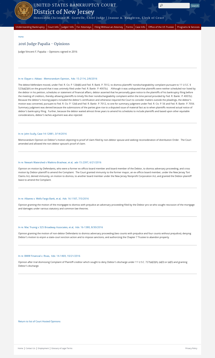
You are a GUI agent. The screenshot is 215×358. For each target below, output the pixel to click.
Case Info (140, 26)
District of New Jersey (64, 12)
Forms (129, 26)
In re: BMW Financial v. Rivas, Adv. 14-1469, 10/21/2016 (49, 255)
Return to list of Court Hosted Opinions (39, 321)
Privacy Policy (191, 348)
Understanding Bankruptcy (30, 26)
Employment (43, 348)
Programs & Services (188, 26)
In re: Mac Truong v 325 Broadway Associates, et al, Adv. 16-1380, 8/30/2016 (60, 227)
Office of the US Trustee (161, 26)
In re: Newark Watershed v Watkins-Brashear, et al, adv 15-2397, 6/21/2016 (59, 162)
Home (21, 36)
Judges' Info (67, 26)
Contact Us (30, 348)
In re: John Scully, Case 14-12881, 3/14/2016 (42, 133)
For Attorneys (83, 26)
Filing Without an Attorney (109, 26)
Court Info (53, 26)
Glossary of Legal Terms (61, 348)
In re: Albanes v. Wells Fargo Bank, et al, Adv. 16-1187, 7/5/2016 (53, 198)
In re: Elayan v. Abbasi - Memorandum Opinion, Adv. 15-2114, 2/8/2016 (57, 78)
